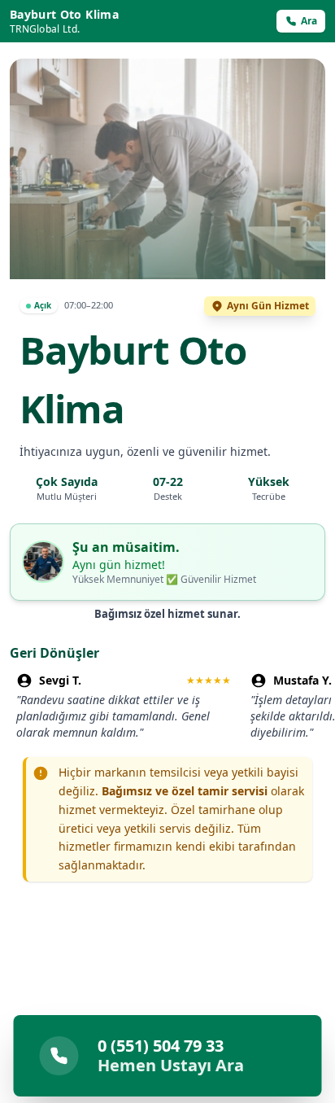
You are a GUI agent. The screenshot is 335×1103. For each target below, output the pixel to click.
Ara (309, 21)
